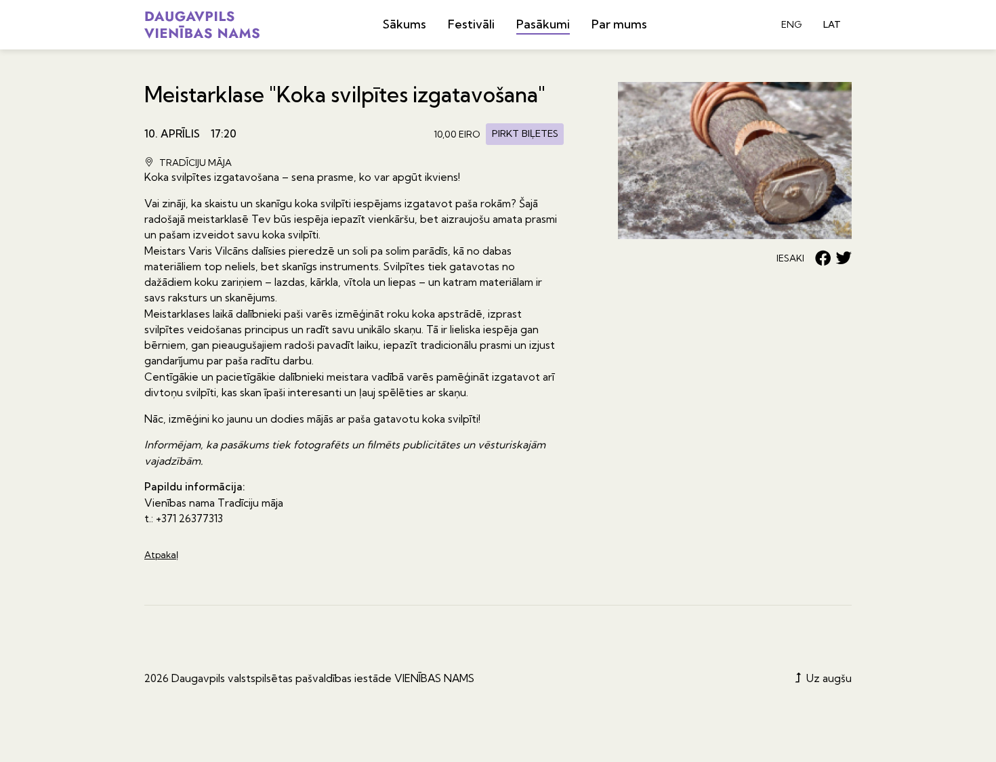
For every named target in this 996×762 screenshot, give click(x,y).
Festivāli (471, 24)
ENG (791, 24)
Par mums (619, 24)
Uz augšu (828, 678)
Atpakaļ (161, 554)
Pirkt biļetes (525, 133)
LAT (832, 24)
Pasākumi (543, 24)
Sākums (404, 24)
